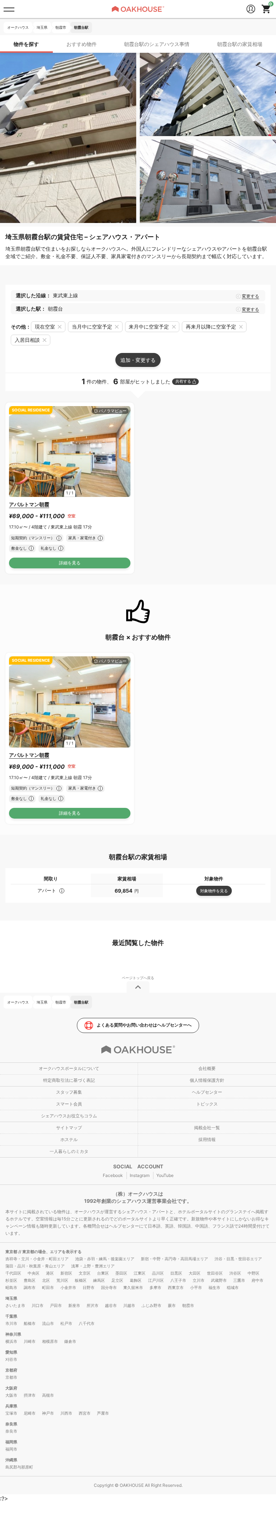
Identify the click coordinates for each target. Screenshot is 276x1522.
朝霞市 (188, 1305)
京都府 (11, 1370)
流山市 (48, 1323)
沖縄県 (11, 1459)
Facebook (113, 1175)
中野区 (253, 1273)
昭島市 (11, 1287)
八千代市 (87, 1323)
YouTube (165, 1175)
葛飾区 (136, 1280)
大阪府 (11, 1388)
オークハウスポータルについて (69, 1068)
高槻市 (48, 1395)
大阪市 (11, 1395)
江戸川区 (156, 1280)
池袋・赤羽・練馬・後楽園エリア (104, 1258)
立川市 (198, 1280)
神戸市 (48, 1413)
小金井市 (68, 1287)
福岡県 (11, 1441)
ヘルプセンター (207, 1092)
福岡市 (11, 1449)
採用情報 (207, 1139)
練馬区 (99, 1280)
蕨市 (172, 1305)
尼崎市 (30, 1413)
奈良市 (11, 1431)
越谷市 (111, 1305)
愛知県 (11, 1352)
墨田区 (121, 1273)
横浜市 (11, 1341)
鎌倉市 (70, 1341)
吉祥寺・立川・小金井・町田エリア (37, 1258)
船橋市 (30, 1323)
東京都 (11, 1251)
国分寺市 (109, 1287)
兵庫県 (11, 1406)
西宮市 (85, 1413)
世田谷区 (215, 1273)
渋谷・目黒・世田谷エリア (238, 1258)
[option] (69, 451)
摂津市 (30, 1395)
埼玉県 (11, 1298)
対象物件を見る (214, 890)
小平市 (196, 1287)
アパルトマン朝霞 (29, 504)
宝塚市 (11, 1413)
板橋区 (81, 1280)
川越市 (129, 1305)
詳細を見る (69, 562)
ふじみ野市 (151, 1305)
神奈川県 (13, 1334)
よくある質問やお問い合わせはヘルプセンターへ (144, 1025)
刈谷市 (11, 1359)
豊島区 (30, 1280)
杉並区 (11, 1280)
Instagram (140, 1175)
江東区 (140, 1273)
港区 (50, 1273)
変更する (250, 296)
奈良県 (11, 1423)
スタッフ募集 (69, 1092)
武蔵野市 (219, 1280)
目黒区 (176, 1273)
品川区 (158, 1273)
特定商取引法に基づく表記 (69, 1080)
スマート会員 (69, 1104)
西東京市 (176, 1287)
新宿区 (66, 1273)
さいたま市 (15, 1305)
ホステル (69, 1139)
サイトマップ (69, 1127)
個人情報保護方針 (207, 1080)
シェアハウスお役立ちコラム (69, 1115)
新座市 (74, 1305)
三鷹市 (239, 1280)
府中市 (257, 1280)
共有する (183, 381)
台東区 (103, 1273)
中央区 (34, 1273)
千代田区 (13, 1273)
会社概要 (207, 1068)
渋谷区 (235, 1273)
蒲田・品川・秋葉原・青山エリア (35, 1266)
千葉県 (11, 1316)
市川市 (11, 1323)
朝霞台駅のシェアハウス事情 (156, 44)
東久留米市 (133, 1287)
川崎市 (30, 1341)
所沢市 (92, 1305)
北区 (46, 1280)
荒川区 (62, 1280)
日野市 (89, 1287)
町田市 (48, 1287)
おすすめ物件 (81, 44)
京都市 (11, 1377)
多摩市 (155, 1287)
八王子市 (178, 1280)
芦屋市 (103, 1413)
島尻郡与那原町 (19, 1467)
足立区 (117, 1280)
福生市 (214, 1287)
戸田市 (56, 1305)
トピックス (207, 1104)
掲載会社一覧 (207, 1127)
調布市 (30, 1287)
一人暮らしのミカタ (69, 1151)
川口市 (37, 1305)
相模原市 (50, 1341)
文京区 (85, 1273)
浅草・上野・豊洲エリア (93, 1266)
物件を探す (26, 44)
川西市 (66, 1413)
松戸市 (66, 1323)
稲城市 (233, 1287)
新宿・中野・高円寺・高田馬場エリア (174, 1258)
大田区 (195, 1273)
